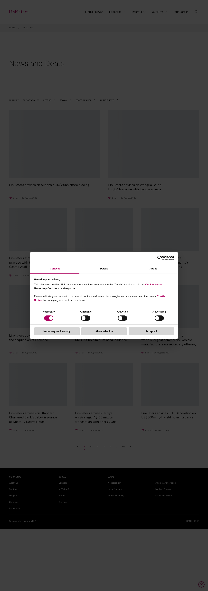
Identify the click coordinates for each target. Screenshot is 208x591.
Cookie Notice (153, 284)
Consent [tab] (55, 268)
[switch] (85, 318)
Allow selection (104, 331)
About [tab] (153, 268)
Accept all (151, 331)
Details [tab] (104, 268)
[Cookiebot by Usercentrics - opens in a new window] (159, 257)
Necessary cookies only (56, 331)
